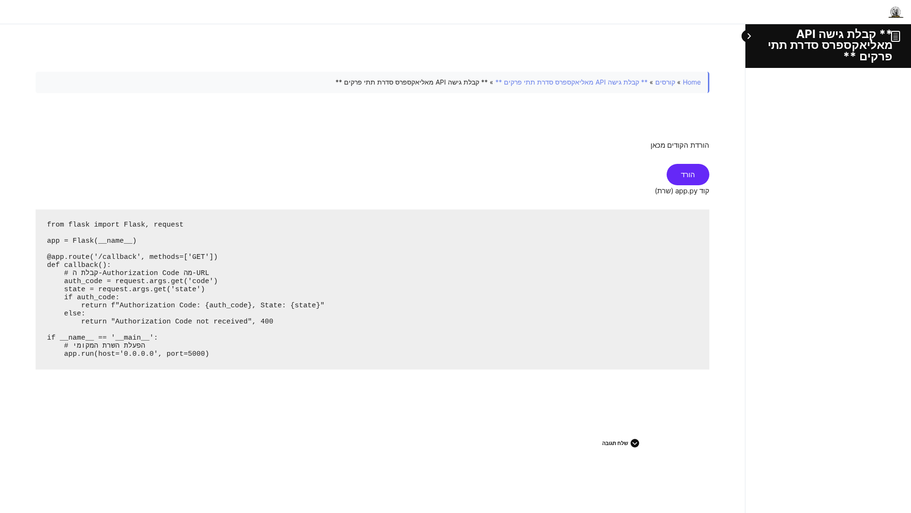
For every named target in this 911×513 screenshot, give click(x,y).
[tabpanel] (372, 236)
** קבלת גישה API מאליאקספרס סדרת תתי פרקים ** (830, 45)
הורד (688, 174)
